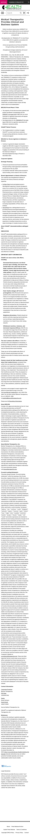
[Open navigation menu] (2, 12)
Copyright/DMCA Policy (7, 832)
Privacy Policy (19, 832)
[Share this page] (28, 12)
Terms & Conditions (21, 829)
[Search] (20, 12)
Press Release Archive (17, 826)
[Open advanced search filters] (24, 12)
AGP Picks (3, 2)
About (8, 826)
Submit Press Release (9, 829)
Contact (26, 832)
